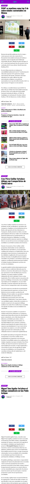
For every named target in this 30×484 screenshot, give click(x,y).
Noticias (4, 105)
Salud (13, 105)
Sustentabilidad (21, 105)
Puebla (9, 105)
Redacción (9, 16)
